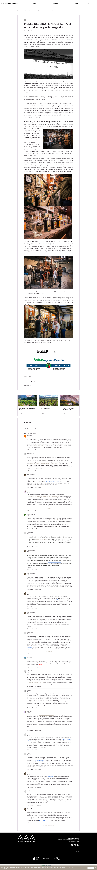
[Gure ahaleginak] (48, 400)
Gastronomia (32, 11)
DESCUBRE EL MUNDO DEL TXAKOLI (27, 409)
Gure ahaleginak (45, 408)
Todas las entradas (22, 11)
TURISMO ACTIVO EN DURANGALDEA (68, 409)
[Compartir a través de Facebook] (24, 381)
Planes (54, 11)
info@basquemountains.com (73, 841)
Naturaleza (47, 11)
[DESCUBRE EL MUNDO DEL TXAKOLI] (27, 400)
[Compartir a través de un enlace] (34, 381)
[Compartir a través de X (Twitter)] (28, 381)
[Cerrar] (95, 868)
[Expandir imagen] (48, 190)
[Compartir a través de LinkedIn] (31, 381)
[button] (77, 10)
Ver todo (78, 392)
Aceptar (91, 867)
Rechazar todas (83, 867)
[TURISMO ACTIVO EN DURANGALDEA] (69, 400)
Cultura (40, 11)
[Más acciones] (72, 20)
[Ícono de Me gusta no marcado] (28, 450)
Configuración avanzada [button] (73, 867)
